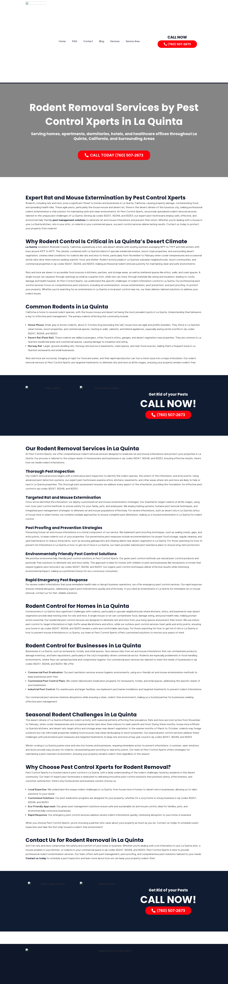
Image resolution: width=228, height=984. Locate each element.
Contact (88, 41)
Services (115, 41)
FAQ (74, 41)
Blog (101, 41)
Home (62, 41)
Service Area (133, 41)
